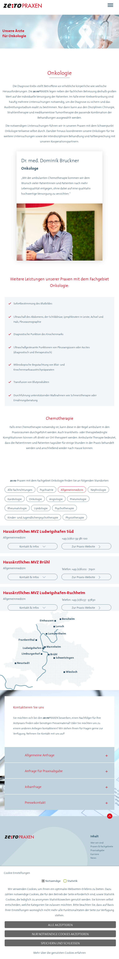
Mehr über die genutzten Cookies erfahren (59, 952)
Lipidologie (41, 508)
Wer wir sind (97, 842)
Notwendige (53, 881)
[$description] (22, 10)
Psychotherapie (64, 508)
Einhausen (47, 620)
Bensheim (68, 619)
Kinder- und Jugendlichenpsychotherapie (33, 517)
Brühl (53, 654)
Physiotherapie (75, 517)
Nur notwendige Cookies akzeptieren (60, 934)
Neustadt (23, 663)
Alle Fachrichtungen (20, 490)
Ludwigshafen (32, 648)
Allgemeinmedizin (72, 490)
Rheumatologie (17, 508)
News (93, 857)
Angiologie (56, 499)
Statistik (72, 881)
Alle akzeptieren (60, 924)
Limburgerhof (31, 653)
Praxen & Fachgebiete (101, 846)
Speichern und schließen (60, 943)
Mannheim (53, 646)
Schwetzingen (65, 657)
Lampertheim (57, 633)
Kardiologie (15, 499)
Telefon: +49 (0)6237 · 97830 (78, 599)
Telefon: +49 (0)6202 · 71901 (78, 569)
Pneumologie (78, 499)
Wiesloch (71, 671)
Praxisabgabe (97, 850)
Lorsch (60, 626)
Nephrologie (98, 490)
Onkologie (35, 499)
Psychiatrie (46, 490)
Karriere (94, 854)
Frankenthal (27, 639)
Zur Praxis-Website (83, 546)
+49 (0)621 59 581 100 (74, 538)
